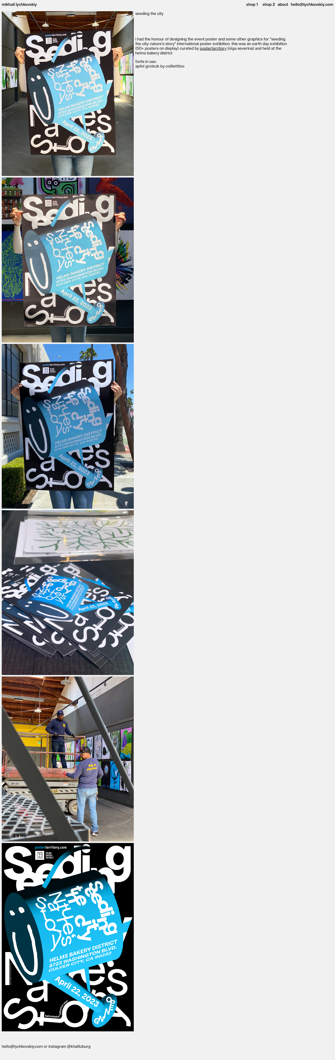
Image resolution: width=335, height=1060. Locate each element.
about (283, 4)
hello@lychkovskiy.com (312, 4)
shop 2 (268, 4)
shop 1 (252, 4)
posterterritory (213, 48)
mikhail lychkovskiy (19, 4)
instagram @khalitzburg (69, 1046)
